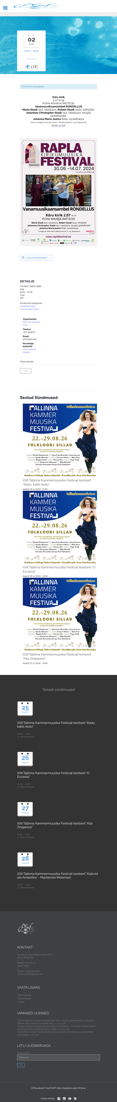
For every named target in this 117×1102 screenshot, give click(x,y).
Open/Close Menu (5, 7)
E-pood (20, 1002)
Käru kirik (31, 59)
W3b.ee (82, 1088)
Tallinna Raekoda (27, 737)
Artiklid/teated (24, 998)
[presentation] (60, 441)
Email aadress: (24, 1053)
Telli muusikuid (24, 995)
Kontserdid (24, 306)
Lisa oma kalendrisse (37, 257)
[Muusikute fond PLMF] (36, 6)
